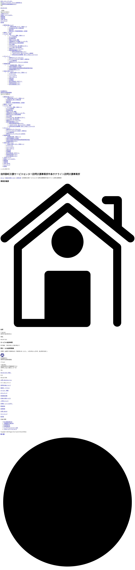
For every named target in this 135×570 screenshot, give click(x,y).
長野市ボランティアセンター (16, 48)
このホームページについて (10, 429)
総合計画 (11, 29)
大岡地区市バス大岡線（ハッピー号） (18, 41)
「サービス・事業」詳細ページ (17, 35)
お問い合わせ (4, 19)
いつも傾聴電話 (13, 60)
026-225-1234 (4, 8)
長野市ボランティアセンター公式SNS (18, 62)
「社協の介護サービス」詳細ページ (18, 72)
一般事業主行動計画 (8, 423)
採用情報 (3, 18)
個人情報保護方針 (7, 421)
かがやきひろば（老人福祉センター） (18, 45)
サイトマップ (4, 21)
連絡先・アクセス (7, 32)
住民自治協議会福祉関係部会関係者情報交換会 (21, 68)
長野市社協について (8, 25)
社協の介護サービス (8, 71)
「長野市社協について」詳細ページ (18, 26)
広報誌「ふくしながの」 (7, 15)
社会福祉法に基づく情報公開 (16, 28)
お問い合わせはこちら (6, 380)
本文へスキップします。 (7, 1)
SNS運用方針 (6, 424)
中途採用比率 (6, 426)
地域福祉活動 (6, 63)
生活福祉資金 (12, 38)
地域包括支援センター (14, 82)
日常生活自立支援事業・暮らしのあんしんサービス (25, 54)
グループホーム (13, 77)
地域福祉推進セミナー (14, 69)
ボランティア (6, 56)
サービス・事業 (7, 34)
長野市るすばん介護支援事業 (16, 43)
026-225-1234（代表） (6, 372)
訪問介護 (11, 78)
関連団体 (3, 16)
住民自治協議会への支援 (15, 66)
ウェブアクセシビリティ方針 (10, 427)
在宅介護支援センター (14, 84)
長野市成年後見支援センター (19, 51)
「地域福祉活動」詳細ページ (16, 65)
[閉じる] (5, 94)
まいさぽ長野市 (13, 37)
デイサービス (12, 74)
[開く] (5, 12)
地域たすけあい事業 (14, 40)
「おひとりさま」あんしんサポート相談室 (22, 53)
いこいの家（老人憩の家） (15, 47)
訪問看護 (11, 80)
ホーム (2, 177)
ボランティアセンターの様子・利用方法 (19, 59)
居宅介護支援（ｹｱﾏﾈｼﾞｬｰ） (15, 81)
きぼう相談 (12, 44)
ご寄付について (4, 13)
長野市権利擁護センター (15, 50)
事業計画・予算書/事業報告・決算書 (18, 31)
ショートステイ (13, 75)
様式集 (2, 22)
